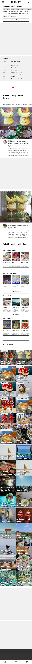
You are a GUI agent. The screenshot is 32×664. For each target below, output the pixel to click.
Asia (4, 9)
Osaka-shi (23, 9)
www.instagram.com (16, 72)
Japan (8, 9)
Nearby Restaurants (16, 269)
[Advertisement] (16, 39)
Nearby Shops (16, 337)
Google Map (14, 67)
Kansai (12, 9)
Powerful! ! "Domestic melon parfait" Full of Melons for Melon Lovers (18, 144)
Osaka (17, 9)
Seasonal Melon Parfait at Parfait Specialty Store (18, 227)
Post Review (17, 20)
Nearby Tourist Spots (16, 291)
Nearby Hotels (16, 314)
